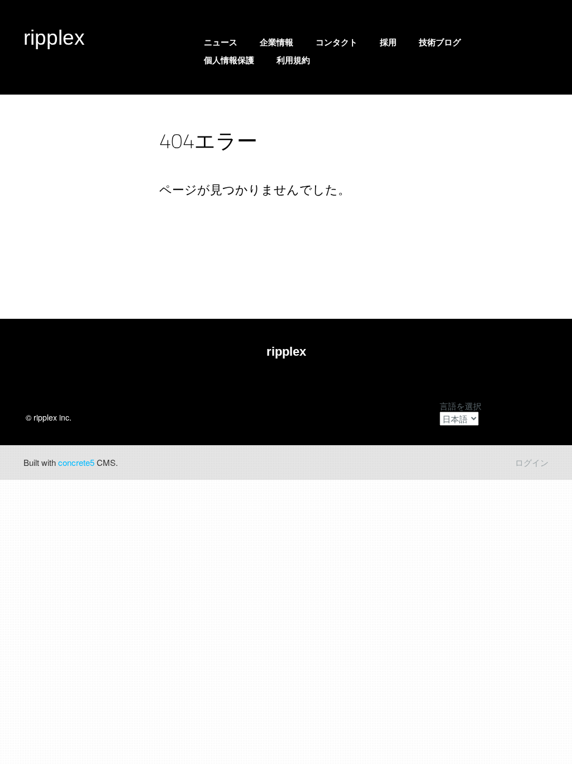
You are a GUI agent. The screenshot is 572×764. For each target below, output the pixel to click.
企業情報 (276, 42)
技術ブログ (440, 42)
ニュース (220, 42)
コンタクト (337, 42)
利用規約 (293, 60)
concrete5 (76, 462)
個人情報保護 (229, 60)
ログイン (532, 462)
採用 (388, 42)
